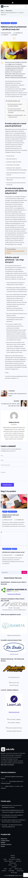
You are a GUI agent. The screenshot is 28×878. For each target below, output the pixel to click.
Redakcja (3, 842)
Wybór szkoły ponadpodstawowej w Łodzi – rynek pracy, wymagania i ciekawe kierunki (13, 811)
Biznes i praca (9, 10)
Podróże (4, 870)
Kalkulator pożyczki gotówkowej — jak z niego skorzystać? (16, 116)
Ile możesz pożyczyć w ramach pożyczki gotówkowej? (15, 105)
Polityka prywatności (6, 844)
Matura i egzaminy (8, 861)
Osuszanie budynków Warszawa (14, 731)
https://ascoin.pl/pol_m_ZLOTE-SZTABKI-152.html (14, 610)
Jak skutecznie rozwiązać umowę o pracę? (13, 552)
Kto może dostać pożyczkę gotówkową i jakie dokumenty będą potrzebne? (16, 110)
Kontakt (3, 846)
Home (2, 10)
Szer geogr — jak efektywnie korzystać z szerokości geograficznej (12, 825)
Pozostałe (14, 867)
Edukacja (13, 857)
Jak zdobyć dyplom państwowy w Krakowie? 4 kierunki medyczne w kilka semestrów (14, 821)
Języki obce (18, 861)
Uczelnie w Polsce (5, 840)
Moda (5, 868)
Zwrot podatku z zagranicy (14, 722)
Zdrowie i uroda (18, 868)
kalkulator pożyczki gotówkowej (14, 308)
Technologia (11, 870)
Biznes (10, 865)
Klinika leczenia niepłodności (14, 635)
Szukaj (24, 572)
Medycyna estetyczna (14, 712)
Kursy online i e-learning (14, 859)
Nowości (13, 855)
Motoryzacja (14, 872)
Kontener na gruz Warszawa (14, 594)
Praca (15, 865)
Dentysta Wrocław (14, 685)
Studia (4, 859)
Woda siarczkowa (14, 654)
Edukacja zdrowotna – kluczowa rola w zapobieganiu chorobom (12, 806)
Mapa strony (4, 838)
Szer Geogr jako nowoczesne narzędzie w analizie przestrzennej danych (12, 816)
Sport (10, 868)
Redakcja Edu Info (8, 519)
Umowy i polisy (20, 870)
